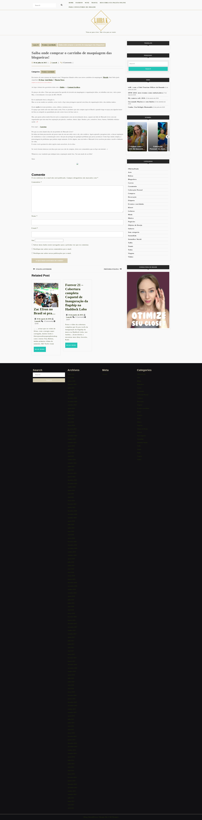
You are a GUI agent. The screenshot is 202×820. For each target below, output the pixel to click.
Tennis (130, 246)
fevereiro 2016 (72, 695)
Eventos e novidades (49, 45)
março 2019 (71, 576)
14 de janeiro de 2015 (75, 315)
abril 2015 (71, 729)
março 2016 (71, 692)
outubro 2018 (72, 589)
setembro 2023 (72, 442)
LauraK (54, 62)
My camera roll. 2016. (137, 98)
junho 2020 (71, 528)
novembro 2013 (72, 787)
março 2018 (71, 613)
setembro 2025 (72, 384)
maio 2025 (71, 391)
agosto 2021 (71, 490)
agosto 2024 (71, 408)
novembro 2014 (72, 746)
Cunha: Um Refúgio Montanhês (140, 107)
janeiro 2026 (71, 381)
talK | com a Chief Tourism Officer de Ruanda (146, 87)
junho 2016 (71, 681)
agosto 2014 (71, 757)
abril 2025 (71, 394)
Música (131, 218)
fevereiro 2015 (72, 736)
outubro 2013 (72, 791)
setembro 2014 (72, 753)
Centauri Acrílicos (74, 87)
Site (33, 240)
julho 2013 (71, 798)
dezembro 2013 (72, 784)
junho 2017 (71, 644)
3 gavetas (43, 127)
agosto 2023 (71, 446)
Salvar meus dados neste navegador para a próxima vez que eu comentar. (61, 245)
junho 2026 (71, 374)
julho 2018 (71, 599)
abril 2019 (71, 572)
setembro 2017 (72, 634)
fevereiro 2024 (72, 429)
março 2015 (71, 733)
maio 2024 (71, 418)
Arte (130, 172)
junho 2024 (71, 415)
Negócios (131, 221)
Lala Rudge (49, 80)
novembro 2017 (72, 627)
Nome (34, 216)
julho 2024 (71, 412)
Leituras (131, 211)
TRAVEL (94, 2)
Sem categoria (133, 232)
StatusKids (132, 236)
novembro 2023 (72, 435)
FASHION (79, 2)
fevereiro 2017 (72, 658)
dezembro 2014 (72, 743)
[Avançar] (167, 137)
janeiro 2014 (71, 781)
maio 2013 (71, 804)
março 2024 (71, 425)
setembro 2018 (72, 593)
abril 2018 (71, 610)
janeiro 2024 (71, 432)
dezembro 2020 (72, 511)
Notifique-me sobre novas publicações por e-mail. (52, 253)
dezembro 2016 (72, 664)
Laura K (36, 45)
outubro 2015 (72, 709)
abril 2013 (71, 808)
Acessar (104, 374)
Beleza (130, 176)
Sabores (131, 228)
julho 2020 (71, 524)
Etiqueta (131, 200)
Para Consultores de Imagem (82, 7)
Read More (40, 350)
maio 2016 (71, 685)
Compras (131, 193)
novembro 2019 (72, 548)
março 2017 (71, 654)
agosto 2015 (71, 716)
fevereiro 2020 (72, 541)
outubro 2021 (72, 487)
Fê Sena (41, 80)
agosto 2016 (71, 675)
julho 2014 (71, 760)
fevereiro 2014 (72, 777)
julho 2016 (71, 678)
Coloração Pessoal (135, 190)
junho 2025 (71, 388)
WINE (87, 2)
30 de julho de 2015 (40, 62)
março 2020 (71, 538)
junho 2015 (71, 722)
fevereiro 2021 (72, 504)
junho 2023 (71, 453)
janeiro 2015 (71, 740)
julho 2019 (71, 562)
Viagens (131, 253)
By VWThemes (112, 817)
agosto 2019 (71, 558)
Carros (131, 183)
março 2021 (71, 500)
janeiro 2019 (71, 579)
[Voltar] (129, 137)
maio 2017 (71, 647)
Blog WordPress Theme (94, 817)
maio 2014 (71, 767)
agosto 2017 (71, 637)
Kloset (130, 207)
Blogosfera (132, 179)
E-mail (35, 228)
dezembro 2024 (72, 398)
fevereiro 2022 (72, 473)
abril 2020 (71, 535)
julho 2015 (71, 719)
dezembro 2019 (72, 545)
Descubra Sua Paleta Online (113, 2)
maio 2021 (71, 494)
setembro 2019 (72, 555)
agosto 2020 (71, 521)
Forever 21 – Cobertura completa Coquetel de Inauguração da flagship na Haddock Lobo (76, 297)
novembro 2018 (72, 586)
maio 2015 (71, 726)
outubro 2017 (72, 630)
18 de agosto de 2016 (44, 319)
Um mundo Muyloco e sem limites (141, 102)
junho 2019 (71, 565)
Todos (130, 250)
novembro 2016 (72, 668)
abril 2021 (71, 497)
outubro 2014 (72, 750)
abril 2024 (71, 422)
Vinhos (130, 257)
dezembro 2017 (72, 623)
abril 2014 (71, 770)
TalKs (130, 243)
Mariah (105, 77)
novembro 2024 (72, 401)
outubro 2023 (72, 439)
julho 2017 (71, 640)
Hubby (62, 87)
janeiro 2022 (71, 476)
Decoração (132, 197)
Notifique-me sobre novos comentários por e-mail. (52, 249)
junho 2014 (71, 763)
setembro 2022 (72, 463)
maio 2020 (71, 531)
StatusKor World (134, 239)
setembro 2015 (72, 712)
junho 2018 (71, 603)
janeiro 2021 (71, 507)
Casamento (132, 186)
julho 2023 (71, 449)
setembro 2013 (72, 794)
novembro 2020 (72, 514)
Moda (130, 214)
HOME (71, 2)
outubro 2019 (72, 552)
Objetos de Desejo (135, 225)
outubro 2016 (72, 671)
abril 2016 (71, 688)
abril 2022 (71, 470)
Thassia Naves (59, 80)
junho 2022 (71, 466)
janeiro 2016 (71, 699)
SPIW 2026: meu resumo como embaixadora (145, 93)
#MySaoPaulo (133, 169)
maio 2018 (71, 606)
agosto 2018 (71, 596)
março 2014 (71, 774)
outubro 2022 (72, 459)
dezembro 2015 (72, 702)
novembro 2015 (72, 705)
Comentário (37, 182)
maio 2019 (71, 569)
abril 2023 (71, 456)
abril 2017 (71, 651)
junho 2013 (71, 801)
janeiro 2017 (71, 661)
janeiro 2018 (71, 620)
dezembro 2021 (72, 480)
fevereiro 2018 (72, 617)
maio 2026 (71, 377)
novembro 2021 (72, 483)
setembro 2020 (72, 517)
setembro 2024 (72, 405)
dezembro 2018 (72, 582)
